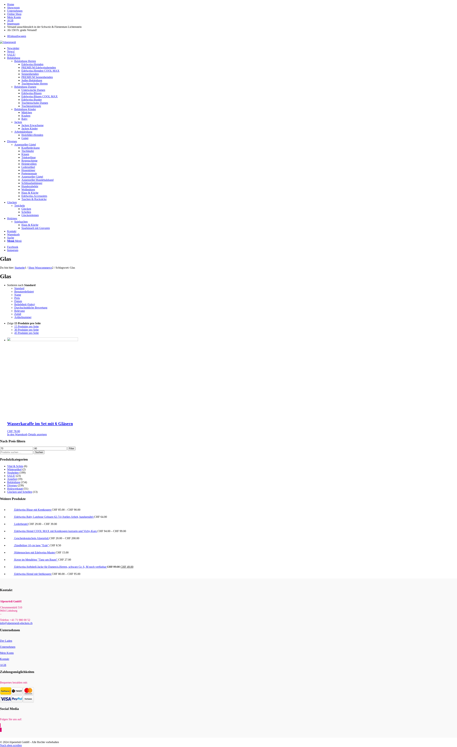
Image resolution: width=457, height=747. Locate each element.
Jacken (18, 122)
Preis (17, 297)
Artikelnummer (22, 317)
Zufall (17, 314)
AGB (10, 20)
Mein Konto (14, 17)
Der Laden (6, 640)
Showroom (13, 7)
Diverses (12, 485)
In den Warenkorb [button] (17, 434)
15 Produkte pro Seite (26, 326)
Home (10, 4)
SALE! (11, 475)
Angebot (12, 479)
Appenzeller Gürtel (25, 144)
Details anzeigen (37, 434)
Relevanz (19, 310)
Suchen (39, 452)
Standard (19, 288)
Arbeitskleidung (23, 131)
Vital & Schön (15, 466)
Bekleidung (13, 482)
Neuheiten (13, 472)
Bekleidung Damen (25, 86)
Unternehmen (14, 10)
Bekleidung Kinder (25, 109)
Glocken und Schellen (19, 491)
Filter (71, 448)
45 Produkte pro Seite (26, 332)
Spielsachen (21, 221)
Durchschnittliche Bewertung (30, 307)
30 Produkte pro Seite (26, 329)
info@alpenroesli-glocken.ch (16, 623)
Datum (18, 301)
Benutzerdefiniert (24, 291)
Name (17, 294)
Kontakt (4, 658)
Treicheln (19, 205)
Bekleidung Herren (25, 61)
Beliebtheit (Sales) (24, 304)
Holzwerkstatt (15, 488)
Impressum (13, 23)
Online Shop (14, 14)
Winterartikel (14, 469)
